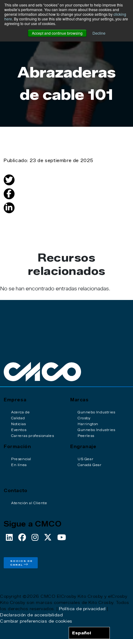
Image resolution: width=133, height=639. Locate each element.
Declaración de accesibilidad (31, 614)
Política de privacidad (82, 608)
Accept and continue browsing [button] (57, 33)
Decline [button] (98, 33)
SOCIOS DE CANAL (21, 562)
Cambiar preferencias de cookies (36, 621)
